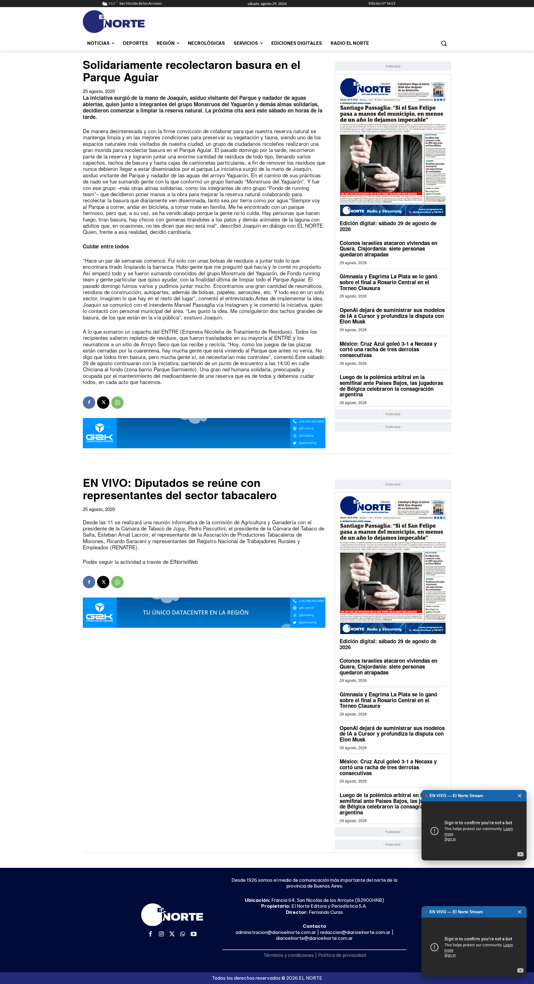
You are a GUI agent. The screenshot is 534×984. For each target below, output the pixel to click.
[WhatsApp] (117, 402)
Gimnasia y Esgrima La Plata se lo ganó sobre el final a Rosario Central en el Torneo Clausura (388, 281)
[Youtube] (193, 934)
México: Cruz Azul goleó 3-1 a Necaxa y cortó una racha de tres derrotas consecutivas (388, 349)
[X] (103, 402)
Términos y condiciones (288, 955)
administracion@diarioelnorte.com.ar (275, 932)
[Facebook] (89, 402)
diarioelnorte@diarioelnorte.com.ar (314, 938)
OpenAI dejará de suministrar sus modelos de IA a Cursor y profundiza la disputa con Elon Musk (392, 315)
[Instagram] (161, 934)
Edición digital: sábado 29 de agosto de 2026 (388, 226)
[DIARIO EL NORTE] (138, 21)
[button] (443, 43)
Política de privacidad (342, 955)
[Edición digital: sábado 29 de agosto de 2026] (393, 147)
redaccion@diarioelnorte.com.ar (355, 932)
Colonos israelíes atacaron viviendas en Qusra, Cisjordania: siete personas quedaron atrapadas (388, 248)
